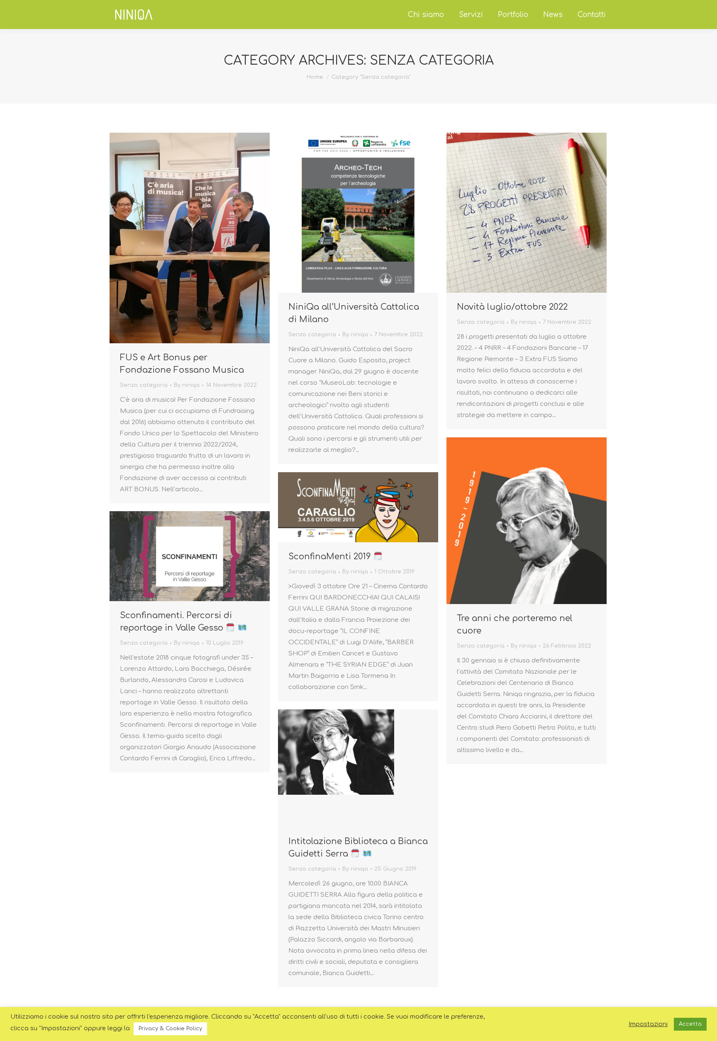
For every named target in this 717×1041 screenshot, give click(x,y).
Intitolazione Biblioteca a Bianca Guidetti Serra (358, 848)
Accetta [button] (690, 1024)
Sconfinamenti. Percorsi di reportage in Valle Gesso (176, 622)
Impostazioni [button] (648, 1024)
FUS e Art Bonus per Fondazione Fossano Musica (182, 364)
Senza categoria (144, 385)
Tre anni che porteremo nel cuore (515, 625)
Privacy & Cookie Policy (170, 1028)
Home (315, 77)
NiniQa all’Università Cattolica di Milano (353, 313)
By (187, 385)
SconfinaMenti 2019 (330, 556)
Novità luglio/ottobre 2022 (512, 307)
